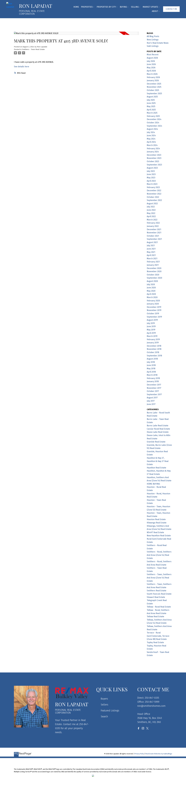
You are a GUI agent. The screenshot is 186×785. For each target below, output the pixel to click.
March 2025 (152, 113)
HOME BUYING (153, 484)
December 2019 (154, 307)
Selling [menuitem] (135, 7)
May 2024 (151, 139)
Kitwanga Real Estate (156, 522)
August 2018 (152, 359)
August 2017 (152, 397)
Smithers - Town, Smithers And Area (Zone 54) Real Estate (159, 577)
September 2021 (154, 239)
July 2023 (151, 171)
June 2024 (151, 135)
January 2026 (153, 80)
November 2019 (154, 310)
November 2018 (154, 349)
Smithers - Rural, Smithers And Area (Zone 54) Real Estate (159, 555)
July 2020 (151, 284)
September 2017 (154, 394)
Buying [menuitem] (123, 7)
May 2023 (151, 177)
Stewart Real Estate (156, 597)
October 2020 (153, 275)
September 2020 (154, 278)
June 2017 (151, 404)
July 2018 (151, 362)
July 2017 (151, 401)
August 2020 (152, 281)
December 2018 (154, 346)
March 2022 (152, 220)
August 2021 (152, 242)
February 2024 (153, 148)
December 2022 (154, 190)
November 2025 (154, 87)
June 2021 (151, 249)
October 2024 (153, 122)
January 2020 (153, 304)
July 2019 (151, 323)
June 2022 (151, 210)
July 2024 (151, 132)
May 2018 (151, 368)
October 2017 (153, 391)
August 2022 (152, 203)
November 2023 (154, 158)
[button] (171, 9)
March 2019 (152, 336)
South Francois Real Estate (159, 594)
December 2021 (154, 229)
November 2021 (154, 232)
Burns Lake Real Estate (157, 425)
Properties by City (106, 7)
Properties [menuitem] (87, 7)
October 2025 (153, 90)
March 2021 (152, 258)
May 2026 (151, 67)
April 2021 (151, 255)
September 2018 (154, 355)
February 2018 (153, 378)
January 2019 (153, 342)
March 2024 (152, 145)
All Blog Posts (153, 36)
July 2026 (151, 61)
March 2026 (152, 74)
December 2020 (154, 268)
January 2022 (153, 226)
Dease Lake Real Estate (158, 432)
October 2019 (153, 313)
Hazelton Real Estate (156, 467)
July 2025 (151, 100)
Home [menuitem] (76, 7)
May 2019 (151, 330)
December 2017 (154, 385)
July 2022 (151, 206)
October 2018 (153, 352)
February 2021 (153, 261)
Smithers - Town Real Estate (33, 49)
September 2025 (154, 93)
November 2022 (154, 194)
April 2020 (151, 294)
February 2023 (153, 187)
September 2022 (154, 200)
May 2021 (151, 252)
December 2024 (154, 119)
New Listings (153, 39)
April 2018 (151, 372)
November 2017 (154, 388)
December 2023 (154, 155)
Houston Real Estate (156, 519)
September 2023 (154, 164)
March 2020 (152, 297)
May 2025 (151, 106)
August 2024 (152, 129)
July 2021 (151, 245)
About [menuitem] (155, 11)
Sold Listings (153, 46)
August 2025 (152, 96)
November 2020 (154, 271)
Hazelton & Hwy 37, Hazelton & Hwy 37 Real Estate (157, 461)
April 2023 (151, 181)
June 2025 (151, 103)
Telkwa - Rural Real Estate (159, 607)
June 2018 (151, 365)
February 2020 (153, 300)
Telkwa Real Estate (155, 616)
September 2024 (154, 126)
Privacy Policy (139, 754)
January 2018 (153, 381)
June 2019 (151, 326)
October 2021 (153, 236)
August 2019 (152, 320)
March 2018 (152, 375)
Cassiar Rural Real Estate (158, 429)
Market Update (150, 7)
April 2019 (151, 333)
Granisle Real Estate (156, 442)
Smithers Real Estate (156, 590)
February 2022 (153, 223)
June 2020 (151, 287)
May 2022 (151, 213)
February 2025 (153, 116)
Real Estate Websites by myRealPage (159, 754)
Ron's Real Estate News (158, 43)
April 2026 (151, 71)
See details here (21, 66)
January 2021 (153, 265)
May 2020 (151, 291)
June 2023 (151, 174)
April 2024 (151, 142)
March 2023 (152, 184)
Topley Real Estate (155, 642)
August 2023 (152, 168)
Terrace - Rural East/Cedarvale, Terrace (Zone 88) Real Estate (158, 635)
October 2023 (153, 161)
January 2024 (153, 151)
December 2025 (154, 84)
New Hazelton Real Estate (159, 535)
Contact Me (171, 9)
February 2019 (153, 339)
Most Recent (152, 54)
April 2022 (151, 216)
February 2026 (153, 77)
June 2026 (151, 64)
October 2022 (153, 197)
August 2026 (152, 58)
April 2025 (151, 109)
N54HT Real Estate (155, 532)
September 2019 (154, 317)
